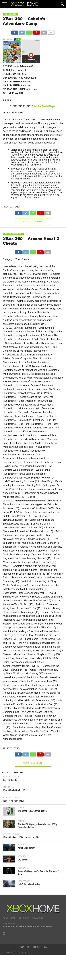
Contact (36, 947)
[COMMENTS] (51, 31)
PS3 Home (21, 926)
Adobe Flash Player (44, 106)
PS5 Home (46, 926)
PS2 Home (8, 926)
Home (46, 947)
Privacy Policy (23, 947)
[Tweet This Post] (22, 31)
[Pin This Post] (36, 31)
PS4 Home (33, 926)
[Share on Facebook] (14, 31)
